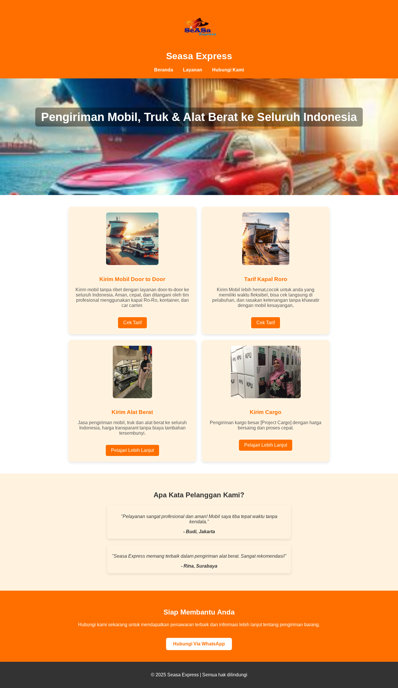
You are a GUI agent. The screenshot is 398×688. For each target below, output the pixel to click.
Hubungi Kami (228, 69)
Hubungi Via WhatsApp (199, 643)
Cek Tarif (132, 322)
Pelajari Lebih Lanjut (132, 450)
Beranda (163, 69)
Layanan (192, 69)
